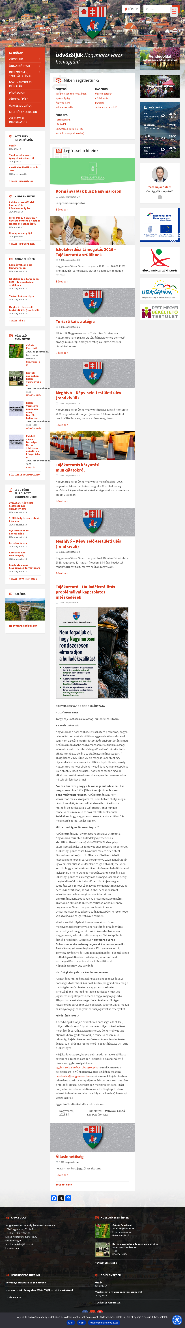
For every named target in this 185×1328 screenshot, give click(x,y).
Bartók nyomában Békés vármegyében (135, 1244)
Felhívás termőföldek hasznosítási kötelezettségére (22, 205)
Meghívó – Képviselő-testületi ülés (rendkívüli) (88, 395)
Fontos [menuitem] (61, 89)
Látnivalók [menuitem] (61, 124)
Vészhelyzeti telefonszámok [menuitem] (71, 93)
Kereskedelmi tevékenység (17, 554)
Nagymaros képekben (23, 625)
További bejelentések (108, 1302)
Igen (70, 1322)
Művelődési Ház (33, 395)
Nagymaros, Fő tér (120, 1235)
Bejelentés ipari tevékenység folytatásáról (25, 566)
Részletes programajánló (24, 474)
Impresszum (12, 1248)
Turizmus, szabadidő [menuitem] (106, 107)
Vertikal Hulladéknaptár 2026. (23, 169)
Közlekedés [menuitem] (101, 98)
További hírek (64, 1184)
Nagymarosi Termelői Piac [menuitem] (69, 128)
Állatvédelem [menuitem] (63, 102)
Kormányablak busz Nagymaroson (88, 191)
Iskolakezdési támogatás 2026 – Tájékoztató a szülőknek (86, 252)
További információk (21, 181)
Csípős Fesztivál (31, 347)
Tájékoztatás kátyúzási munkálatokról (78, 467)
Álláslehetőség (70, 1156)
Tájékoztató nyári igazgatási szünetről (21, 156)
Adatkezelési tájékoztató (19, 1244)
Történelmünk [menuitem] (63, 119)
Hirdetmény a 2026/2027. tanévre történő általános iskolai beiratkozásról (24, 220)
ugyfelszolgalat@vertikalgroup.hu (77, 1067)
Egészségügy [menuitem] (63, 98)
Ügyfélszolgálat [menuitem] (103, 93)
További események (106, 1262)
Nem (81, 1322)
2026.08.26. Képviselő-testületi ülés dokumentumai (21, 505)
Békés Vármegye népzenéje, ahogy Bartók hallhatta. (32, 410)
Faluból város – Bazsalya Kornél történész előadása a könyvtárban (33, 446)
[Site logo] (92, 40)
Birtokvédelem (18, 543)
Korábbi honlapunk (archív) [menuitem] (70, 133)
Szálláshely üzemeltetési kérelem (24, 519)
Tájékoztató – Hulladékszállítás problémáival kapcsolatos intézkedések (85, 592)
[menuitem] (25, 53)
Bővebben (62, 209)
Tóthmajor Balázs (159, 187)
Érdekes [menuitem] (62, 115)
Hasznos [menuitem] (101, 89)
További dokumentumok (23, 578)
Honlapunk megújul (20, 233)
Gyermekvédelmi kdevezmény (19, 532)
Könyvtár (30, 467)
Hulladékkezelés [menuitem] (65, 107)
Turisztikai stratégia (75, 321)
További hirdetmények (22, 243)
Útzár (12, 145)
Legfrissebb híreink (81, 150)
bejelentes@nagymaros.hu (72, 1076)
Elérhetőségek (13, 1240)
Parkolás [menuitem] (99, 102)
